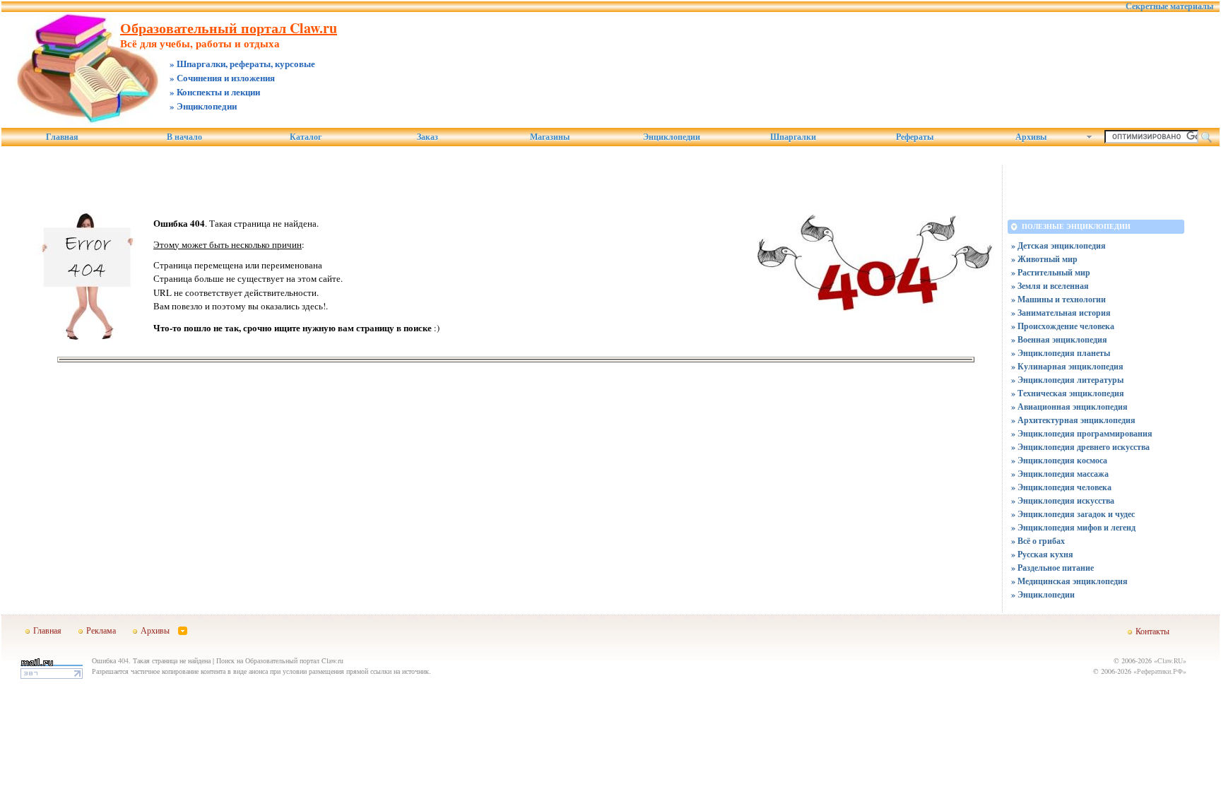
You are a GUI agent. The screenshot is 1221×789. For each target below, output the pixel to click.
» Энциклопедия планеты (1060, 353)
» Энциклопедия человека (1061, 487)
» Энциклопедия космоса (1059, 460)
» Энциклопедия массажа (1060, 474)
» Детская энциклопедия (1058, 245)
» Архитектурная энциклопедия (1073, 420)
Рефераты (914, 137)
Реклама (101, 630)
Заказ (427, 137)
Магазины (550, 137)
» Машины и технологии (1058, 299)
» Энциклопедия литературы (1067, 380)
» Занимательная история (1061, 313)
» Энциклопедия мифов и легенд (1073, 527)
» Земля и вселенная (1050, 286)
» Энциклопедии (1043, 594)
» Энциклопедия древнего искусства (1080, 447)
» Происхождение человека (1062, 326)
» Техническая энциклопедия (1067, 393)
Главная (62, 137)
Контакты (1152, 630)
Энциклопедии (671, 137)
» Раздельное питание (1052, 568)
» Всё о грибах (1038, 541)
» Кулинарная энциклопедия (1067, 366)
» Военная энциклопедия (1059, 339)
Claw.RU (1170, 660)
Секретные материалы (1169, 6)
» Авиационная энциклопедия (1069, 407)
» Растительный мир (1050, 272)
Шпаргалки (793, 137)
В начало (184, 137)
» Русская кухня (1042, 554)
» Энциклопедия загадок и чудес (1073, 514)
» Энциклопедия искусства (1062, 500)
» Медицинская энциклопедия (1069, 581)
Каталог (306, 137)
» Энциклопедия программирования (1081, 433)
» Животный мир (1044, 259)
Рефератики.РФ (1160, 671)
